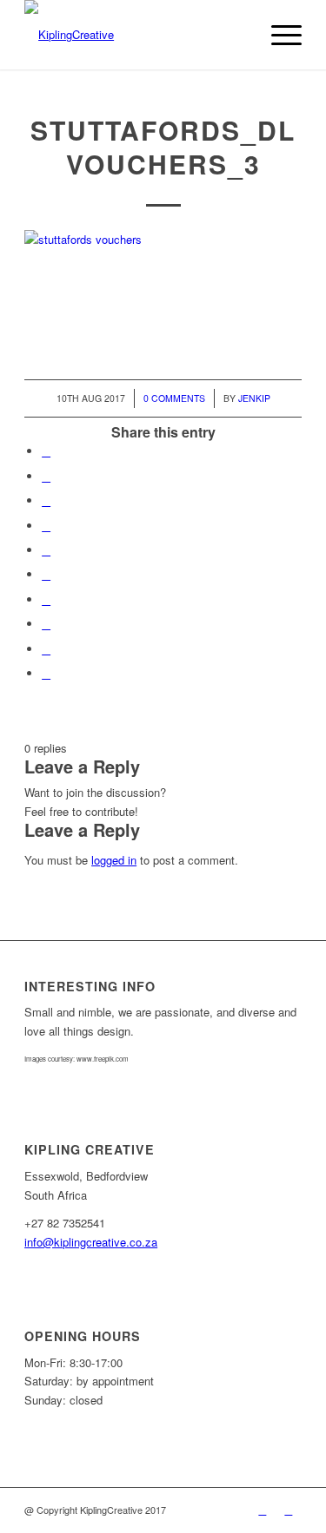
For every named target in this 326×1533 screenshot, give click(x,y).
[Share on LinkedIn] (46, 550)
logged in (113, 860)
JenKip (254, 398)
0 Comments (174, 398)
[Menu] (278, 34)
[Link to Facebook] (262, 1510)
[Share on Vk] (46, 599)
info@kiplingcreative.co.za (90, 1242)
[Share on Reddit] (46, 623)
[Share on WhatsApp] (46, 500)
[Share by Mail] (46, 673)
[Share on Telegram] (46, 649)
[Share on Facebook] (46, 451)
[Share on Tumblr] (46, 574)
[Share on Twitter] (46, 476)
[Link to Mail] (289, 1510)
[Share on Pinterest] (46, 525)
